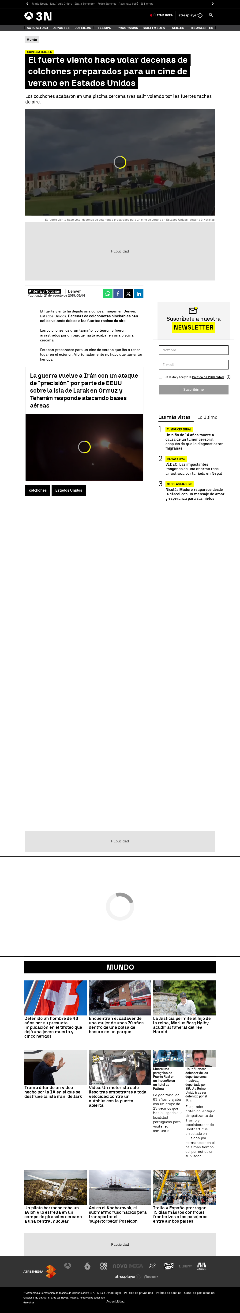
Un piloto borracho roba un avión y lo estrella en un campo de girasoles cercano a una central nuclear (53, 1214)
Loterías (83, 28)
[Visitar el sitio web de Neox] (104, 1266)
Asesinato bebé (128, 3)
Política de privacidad (138, 1293)
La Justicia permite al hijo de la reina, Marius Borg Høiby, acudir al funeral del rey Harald (182, 1025)
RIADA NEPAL (176, 459)
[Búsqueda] (211, 15)
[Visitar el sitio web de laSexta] (87, 1266)
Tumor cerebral (179, 429)
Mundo (120, 967)
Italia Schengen (85, 3)
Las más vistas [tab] (174, 417)
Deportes (61, 28)
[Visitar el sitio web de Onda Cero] (169, 1266)
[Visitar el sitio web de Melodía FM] (202, 1266)
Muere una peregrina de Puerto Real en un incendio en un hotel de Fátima (164, 1079)
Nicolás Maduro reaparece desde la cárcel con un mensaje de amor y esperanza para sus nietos (195, 494)
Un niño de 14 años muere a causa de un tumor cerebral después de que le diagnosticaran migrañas (194, 442)
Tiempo (104, 28)
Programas (128, 28)
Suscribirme (193, 389)
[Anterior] (27, 4)
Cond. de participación (199, 1293)
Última (163, 15)
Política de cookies (168, 1293)
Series (178, 28)
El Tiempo (146, 3)
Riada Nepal (40, 3)
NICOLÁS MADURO (179, 484)
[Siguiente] (213, 4)
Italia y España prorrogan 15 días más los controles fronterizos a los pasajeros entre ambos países (180, 1214)
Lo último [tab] (207, 417)
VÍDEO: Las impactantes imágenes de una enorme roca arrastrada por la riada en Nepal (193, 469)
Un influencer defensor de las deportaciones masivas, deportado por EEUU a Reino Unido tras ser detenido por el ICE (196, 1084)
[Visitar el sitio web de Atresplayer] (128, 1276)
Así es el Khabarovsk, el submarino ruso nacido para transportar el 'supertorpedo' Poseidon (118, 1214)
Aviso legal (113, 1293)
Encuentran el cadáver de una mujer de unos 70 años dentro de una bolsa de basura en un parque (116, 1025)
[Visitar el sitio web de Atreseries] (153, 1266)
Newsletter (202, 28)
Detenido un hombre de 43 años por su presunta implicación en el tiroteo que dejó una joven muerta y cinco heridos (53, 1027)
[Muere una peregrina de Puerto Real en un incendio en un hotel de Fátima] (168, 1058)
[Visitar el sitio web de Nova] (120, 1266)
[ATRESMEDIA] (39, 1271)
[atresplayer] (191, 15)
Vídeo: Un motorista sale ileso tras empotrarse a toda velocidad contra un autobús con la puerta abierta (117, 1096)
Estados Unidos (68, 490)
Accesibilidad (115, 1301)
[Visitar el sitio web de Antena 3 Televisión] (71, 1266)
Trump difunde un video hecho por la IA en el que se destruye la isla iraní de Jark (53, 1092)
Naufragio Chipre (61, 3)
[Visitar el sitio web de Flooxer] (151, 1276)
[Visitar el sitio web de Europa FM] (185, 1266)
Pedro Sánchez (107, 3)
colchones (38, 490)
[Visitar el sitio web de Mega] (136, 1266)
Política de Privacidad (208, 377)
